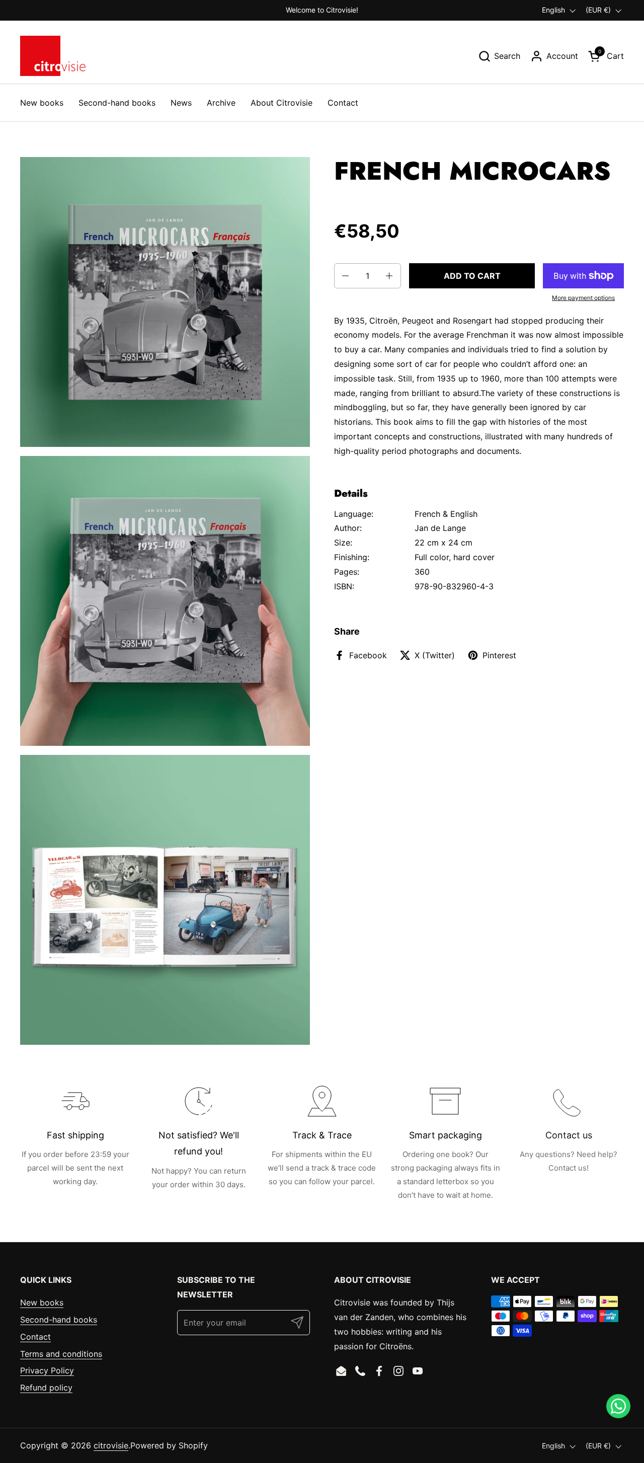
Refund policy (46, 1387)
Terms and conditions (61, 1354)
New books (41, 1302)
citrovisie (111, 1445)
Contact (35, 1337)
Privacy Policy (47, 1370)
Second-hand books (58, 1320)
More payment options (583, 297)
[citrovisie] (53, 56)
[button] (499, 56)
